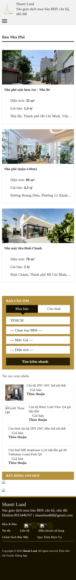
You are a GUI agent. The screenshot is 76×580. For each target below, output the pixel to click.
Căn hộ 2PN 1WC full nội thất (46, 385)
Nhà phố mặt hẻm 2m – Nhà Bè (27, 90)
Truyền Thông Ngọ (16, 555)
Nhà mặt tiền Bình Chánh (23, 248)
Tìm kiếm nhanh (35, 362)
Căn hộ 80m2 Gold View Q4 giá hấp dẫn (50, 409)
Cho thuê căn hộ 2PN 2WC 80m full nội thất (37, 428)
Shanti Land (25, 4)
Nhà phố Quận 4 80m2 (20, 169)
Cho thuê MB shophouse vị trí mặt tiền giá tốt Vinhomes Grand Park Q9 (37, 452)
